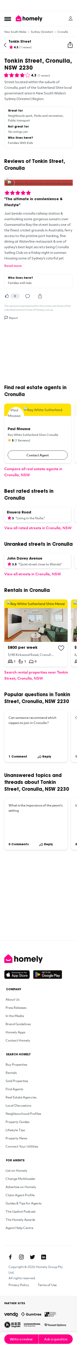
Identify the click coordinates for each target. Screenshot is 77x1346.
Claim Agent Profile (20, 1195)
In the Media (15, 1016)
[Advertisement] (38, 5)
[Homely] (38, 958)
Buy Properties (16, 1064)
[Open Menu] (8, 19)
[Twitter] (32, 1257)
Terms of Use (47, 1285)
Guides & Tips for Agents (23, 1203)
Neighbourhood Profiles (23, 1113)
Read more (13, 265)
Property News (16, 1138)
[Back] (5, 45)
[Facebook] (10, 1257)
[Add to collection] (61, 648)
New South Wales (15, 32)
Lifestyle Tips (15, 1130)
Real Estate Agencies (21, 1097)
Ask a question (55, 1339)
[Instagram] (21, 1257)
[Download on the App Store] (18, 974)
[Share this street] (70, 45)
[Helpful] (6, 296)
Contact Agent (38, 455)
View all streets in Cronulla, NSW (32, 573)
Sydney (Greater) (42, 32)
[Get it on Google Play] (47, 974)
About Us (12, 999)
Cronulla (62, 32)
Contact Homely (18, 1040)
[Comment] (27, 296)
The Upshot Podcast (21, 1211)
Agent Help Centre (19, 1228)
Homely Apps (15, 1032)
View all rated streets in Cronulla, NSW (38, 527)
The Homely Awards (20, 1219)
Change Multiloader (21, 1178)
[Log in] (70, 18)
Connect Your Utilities (22, 1146)
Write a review (21, 1339)
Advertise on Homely (21, 1187)
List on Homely (16, 1170)
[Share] (40, 296)
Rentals (11, 1072)
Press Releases (16, 1007)
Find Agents (14, 1089)
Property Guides (17, 1122)
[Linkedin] (43, 1257)
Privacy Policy (19, 1285)
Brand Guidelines (18, 1024)
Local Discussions (18, 1105)
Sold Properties (17, 1081)
